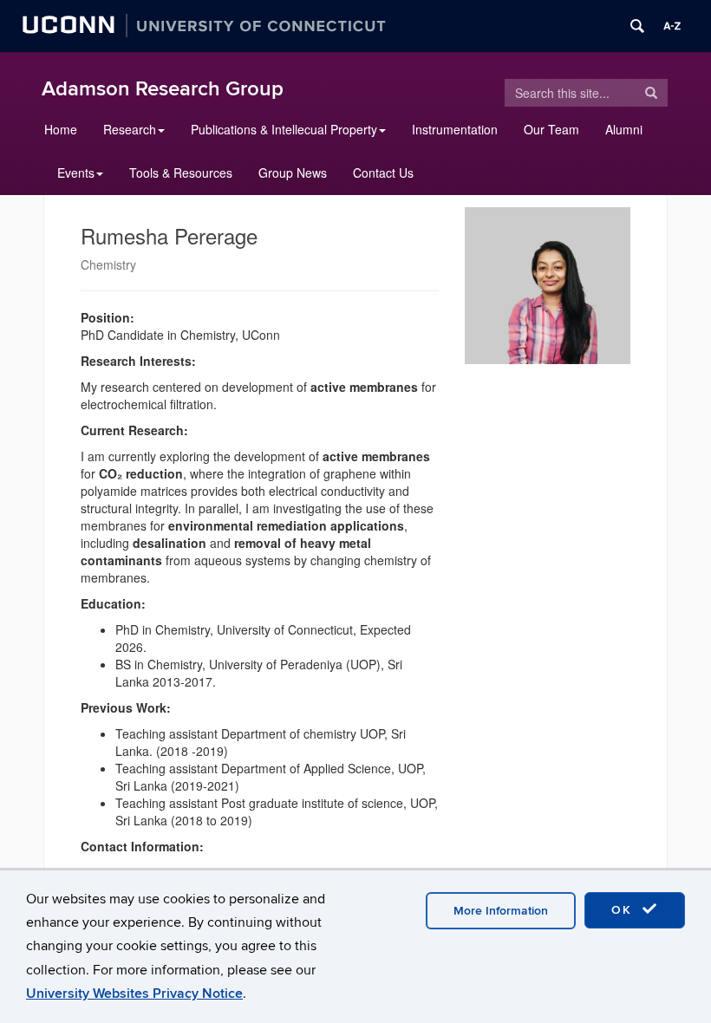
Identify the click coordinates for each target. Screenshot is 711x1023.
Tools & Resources (180, 172)
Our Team (551, 129)
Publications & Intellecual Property (284, 129)
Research (129, 129)
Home (60, 129)
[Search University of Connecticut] (637, 26)
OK (624, 909)
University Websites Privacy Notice (134, 993)
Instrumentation (455, 129)
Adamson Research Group (163, 88)
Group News (292, 172)
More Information (500, 910)
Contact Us (383, 172)
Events (76, 172)
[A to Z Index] (672, 26)
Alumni (624, 129)
